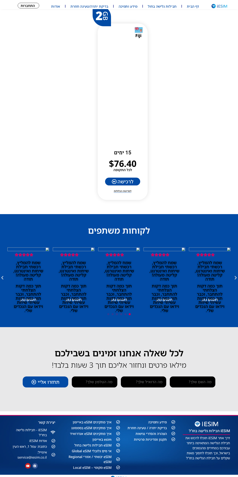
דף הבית (193, 6)
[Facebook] (35, 466)
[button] (2, 277)
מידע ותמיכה (128, 6)
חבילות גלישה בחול (162, 6)
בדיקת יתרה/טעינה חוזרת (89, 6)
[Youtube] (28, 466)
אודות (55, 6)
